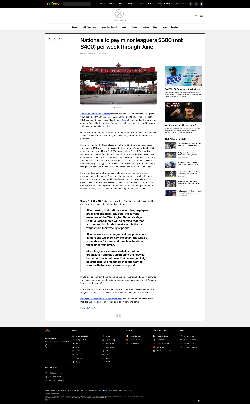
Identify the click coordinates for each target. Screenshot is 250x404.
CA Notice (119, 390)
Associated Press (182, 195)
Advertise (47, 390)
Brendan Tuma (181, 167)
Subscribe (49, 346)
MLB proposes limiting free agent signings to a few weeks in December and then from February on (190, 192)
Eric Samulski (181, 176)
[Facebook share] (50, 39)
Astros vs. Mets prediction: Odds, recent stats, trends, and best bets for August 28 (189, 182)
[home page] (53, 4)
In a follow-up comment (91, 277)
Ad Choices (90, 390)
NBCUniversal (55, 393)
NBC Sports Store (74, 390)
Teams (74, 27)
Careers (53, 390)
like (135, 289)
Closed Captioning (61, 390)
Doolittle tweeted (122, 204)
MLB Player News (89, 27)
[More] (191, 4)
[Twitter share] (55, 39)
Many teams (122, 120)
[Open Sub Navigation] (104, 3)
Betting (134, 27)
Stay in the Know (50, 338)
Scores (164, 27)
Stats (155, 27)
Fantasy (124, 27)
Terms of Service (127, 390)
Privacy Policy (97, 390)
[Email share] (60, 39)
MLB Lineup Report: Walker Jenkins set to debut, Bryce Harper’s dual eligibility (188, 163)
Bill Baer (84, 53)
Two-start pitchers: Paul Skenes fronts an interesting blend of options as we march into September (189, 144)
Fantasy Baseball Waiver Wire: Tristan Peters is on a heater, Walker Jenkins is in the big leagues (189, 173)
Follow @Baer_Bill (88, 308)
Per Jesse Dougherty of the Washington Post (101, 299)
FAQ (68, 390)
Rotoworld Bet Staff (183, 157)
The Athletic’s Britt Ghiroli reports (95, 114)
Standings (145, 27)
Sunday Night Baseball (108, 27)
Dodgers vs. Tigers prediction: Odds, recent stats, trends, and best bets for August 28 (189, 154)
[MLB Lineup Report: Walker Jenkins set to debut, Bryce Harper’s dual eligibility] (170, 164)
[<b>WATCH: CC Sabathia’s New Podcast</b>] (183, 76)
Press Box (83, 390)
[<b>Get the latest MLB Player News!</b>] (183, 112)
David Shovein (182, 148)
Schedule (174, 27)
